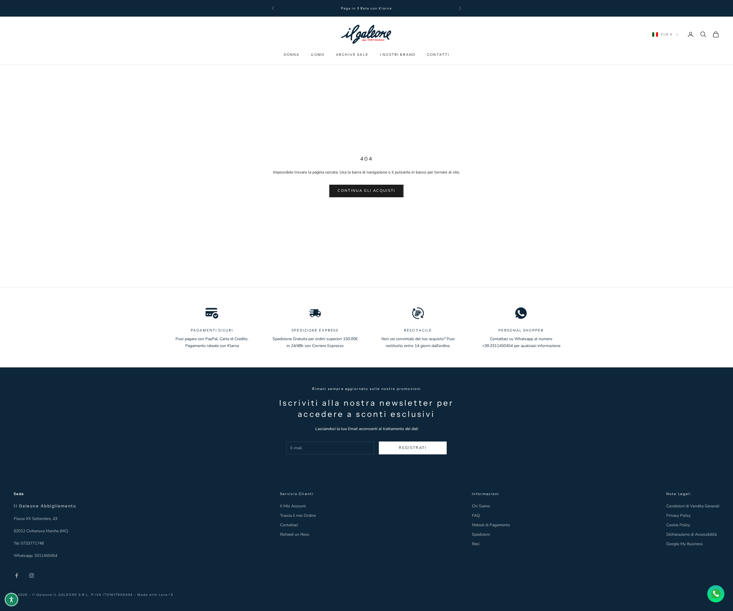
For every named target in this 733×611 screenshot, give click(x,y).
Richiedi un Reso (294, 534)
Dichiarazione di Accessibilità (691, 534)
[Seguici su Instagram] (31, 575)
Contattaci (289, 525)
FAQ (476, 515)
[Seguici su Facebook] (16, 575)
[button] (11, 599)
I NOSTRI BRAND (397, 54)
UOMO (317, 54)
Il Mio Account (293, 506)
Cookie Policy (678, 525)
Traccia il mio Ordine (298, 515)
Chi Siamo (481, 506)
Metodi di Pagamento (491, 525)
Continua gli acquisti (366, 190)
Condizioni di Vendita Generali (692, 506)
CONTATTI (438, 54)
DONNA (292, 54)
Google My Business (684, 544)
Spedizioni (481, 534)
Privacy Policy (678, 515)
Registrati (412, 447)
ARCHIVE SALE (352, 54)
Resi (475, 544)
